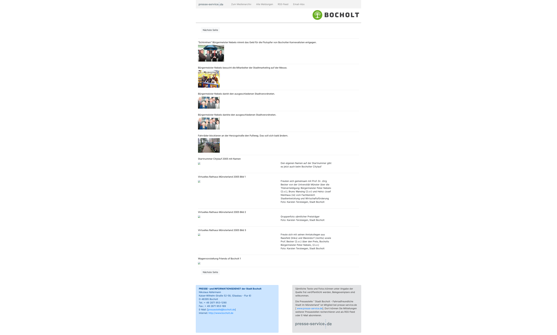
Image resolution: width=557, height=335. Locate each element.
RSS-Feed (282, 4)
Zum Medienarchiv (240, 4)
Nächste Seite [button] (210, 30)
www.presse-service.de (309, 308)
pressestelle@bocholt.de (221, 309)
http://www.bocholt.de (221, 313)
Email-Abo (298, 4)
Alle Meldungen (264, 4)
